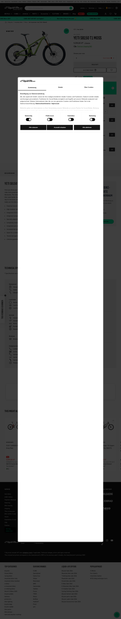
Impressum (55, 103)
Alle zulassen (33, 127)
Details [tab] (60, 87)
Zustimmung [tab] (32, 87)
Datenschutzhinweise (43, 103)
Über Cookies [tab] (88, 87)
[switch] (50, 119)
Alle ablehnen (87, 127)
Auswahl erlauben (60, 127)
